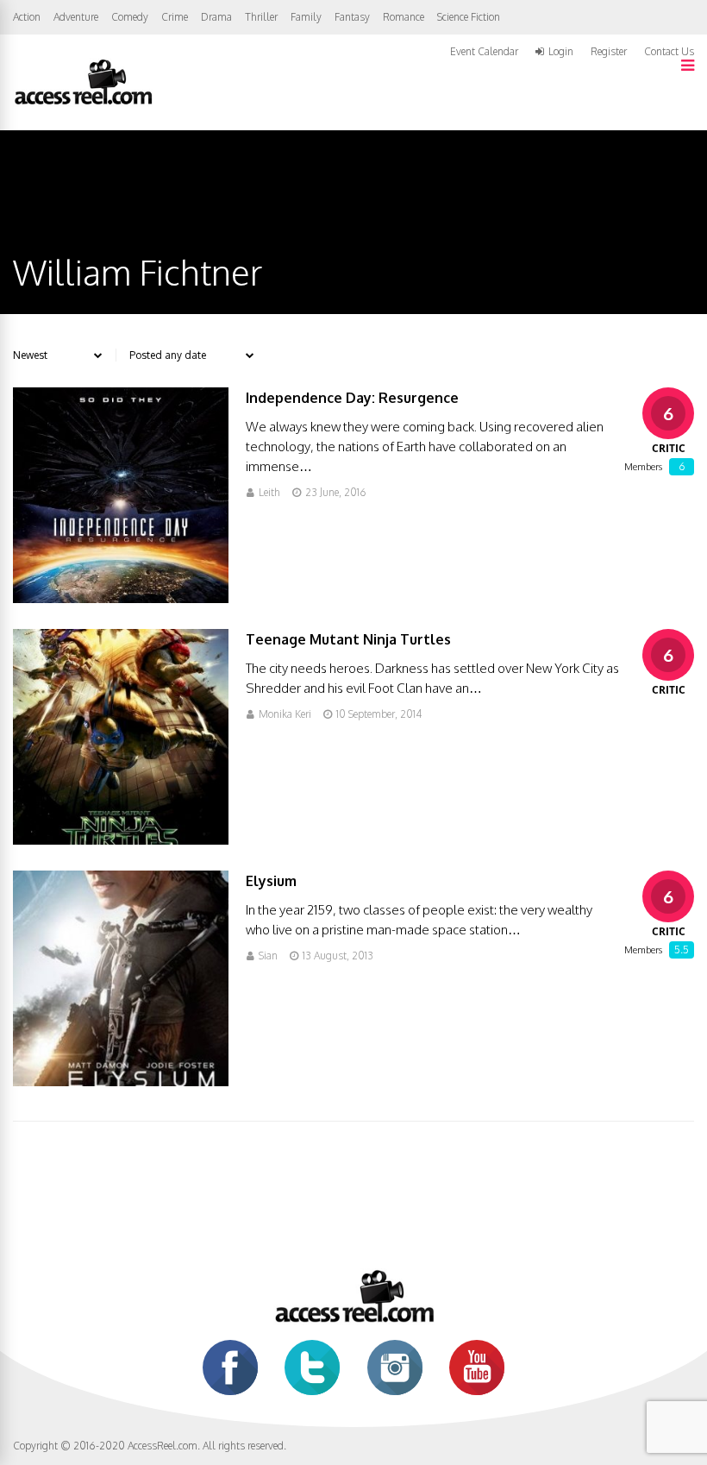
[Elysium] (120, 1081)
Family (306, 16)
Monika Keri (285, 713)
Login (560, 52)
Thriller (261, 16)
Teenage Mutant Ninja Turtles (348, 639)
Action (27, 16)
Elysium (271, 881)
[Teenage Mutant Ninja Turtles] (120, 840)
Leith (269, 492)
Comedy (129, 16)
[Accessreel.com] (83, 103)
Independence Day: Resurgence (352, 397)
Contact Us (669, 51)
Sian (268, 955)
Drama (216, 16)
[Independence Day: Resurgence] (120, 598)
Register (609, 52)
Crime (174, 16)
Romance (403, 16)
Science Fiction (468, 16)
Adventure (75, 16)
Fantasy (352, 16)
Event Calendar (484, 51)
